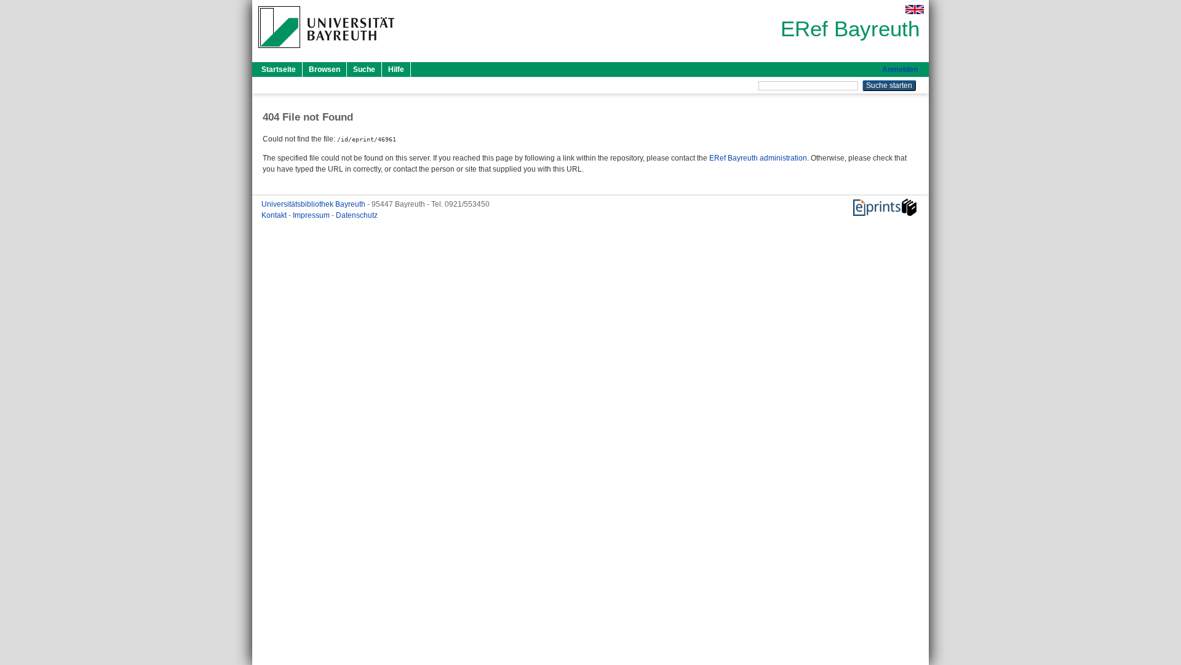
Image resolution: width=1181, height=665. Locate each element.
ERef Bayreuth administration (758, 158)
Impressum (312, 215)
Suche (364, 69)
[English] (914, 9)
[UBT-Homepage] (326, 51)
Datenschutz (357, 215)
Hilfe (396, 69)
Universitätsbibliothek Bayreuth (314, 204)
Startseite (278, 69)
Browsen (324, 69)
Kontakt (274, 215)
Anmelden (900, 69)
